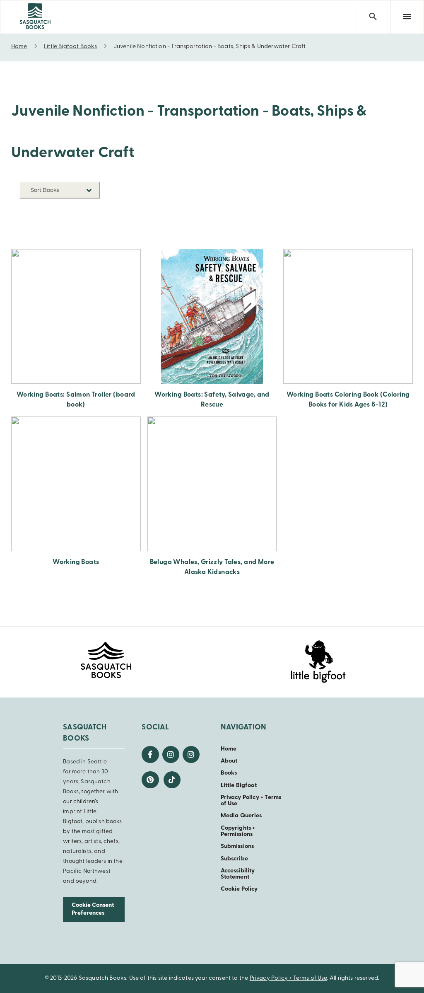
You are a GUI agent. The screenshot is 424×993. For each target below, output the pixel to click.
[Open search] (373, 17)
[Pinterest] (150, 779)
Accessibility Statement (238, 874)
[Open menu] (407, 17)
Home (229, 749)
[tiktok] (172, 779)
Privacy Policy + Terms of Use (288, 978)
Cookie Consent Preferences (93, 909)
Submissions (237, 846)
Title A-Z (87, 222)
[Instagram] (170, 754)
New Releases (81, 209)
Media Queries (241, 816)
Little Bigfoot (239, 785)
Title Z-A (87, 234)
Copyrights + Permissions (238, 831)
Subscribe (234, 859)
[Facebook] (150, 754)
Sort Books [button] (45, 189)
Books (229, 773)
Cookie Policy (239, 889)
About (229, 761)
